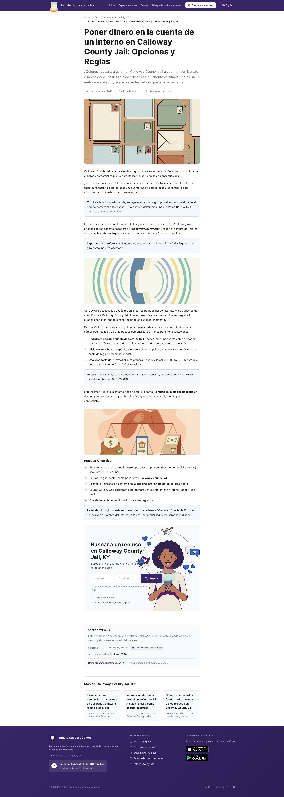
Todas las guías (143, 741)
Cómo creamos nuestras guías (104, 662)
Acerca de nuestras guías (148, 758)
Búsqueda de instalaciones (166, 5)
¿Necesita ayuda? (144, 764)
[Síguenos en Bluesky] (234, 787)
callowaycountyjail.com (159, 91)
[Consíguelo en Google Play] (197, 757)
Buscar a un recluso (202, 5)
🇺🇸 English (227, 5)
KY (95, 17)
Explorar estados (128, 5)
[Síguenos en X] (228, 787)
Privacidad (206, 787)
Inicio (112, 5)
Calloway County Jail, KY (115, 17)
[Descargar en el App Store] (197, 749)
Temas (144, 5)
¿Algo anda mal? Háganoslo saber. (149, 662)
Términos (219, 787)
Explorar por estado (145, 747)
